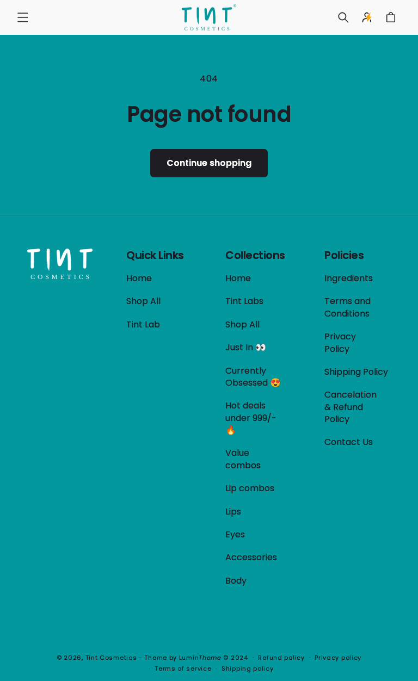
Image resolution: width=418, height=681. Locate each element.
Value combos (243, 459)
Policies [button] (344, 255)
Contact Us (348, 442)
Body (236, 580)
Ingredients (348, 278)
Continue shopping (209, 163)
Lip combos (249, 488)
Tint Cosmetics (111, 657)
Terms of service (183, 668)
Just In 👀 (245, 347)
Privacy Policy (340, 342)
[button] (23, 17)
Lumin (200, 657)
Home (139, 278)
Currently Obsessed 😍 (253, 376)
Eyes (235, 534)
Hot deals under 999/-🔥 (250, 417)
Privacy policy (338, 657)
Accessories (251, 557)
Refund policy (281, 657)
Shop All (143, 301)
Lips (233, 511)
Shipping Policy (356, 372)
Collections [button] (255, 255)
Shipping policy (248, 668)
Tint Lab (143, 324)
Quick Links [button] (155, 255)
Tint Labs (244, 301)
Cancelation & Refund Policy (350, 406)
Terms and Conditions (347, 307)
